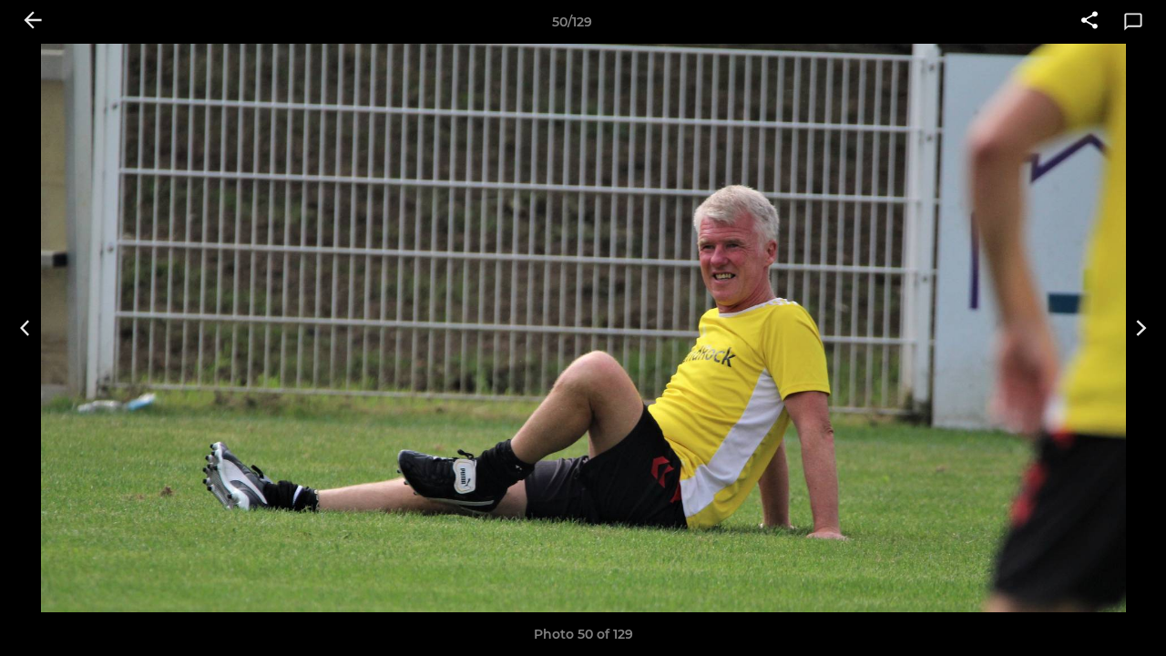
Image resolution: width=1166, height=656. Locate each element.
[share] (1089, 22)
